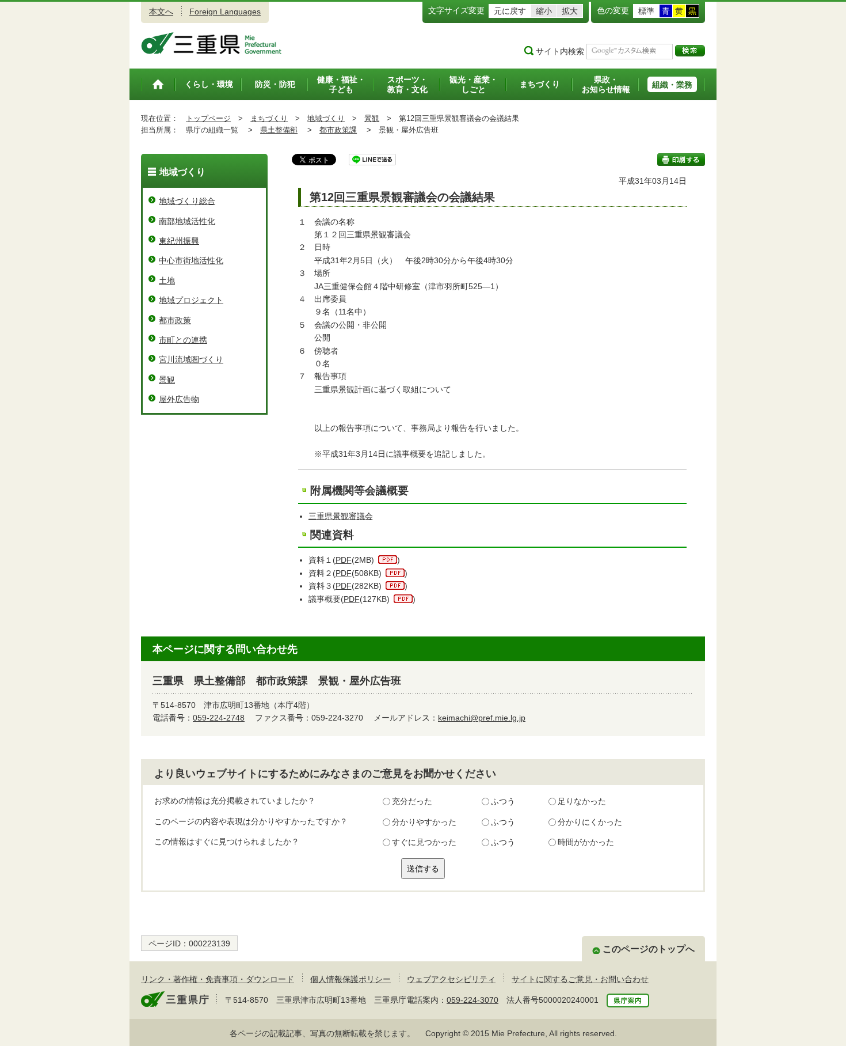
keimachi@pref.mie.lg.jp (481, 717)
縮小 (544, 11)
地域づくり (326, 118)
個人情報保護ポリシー (350, 979)
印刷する (681, 159)
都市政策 (175, 320)
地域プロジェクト (191, 300)
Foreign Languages (225, 11)
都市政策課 (338, 130)
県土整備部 (279, 130)
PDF (344, 559)
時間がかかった (586, 842)
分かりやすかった (424, 822)
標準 (646, 11)
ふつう (503, 801)
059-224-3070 (472, 1000)
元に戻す (510, 11)
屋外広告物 (179, 399)
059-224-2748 (219, 717)
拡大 (570, 11)
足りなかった (582, 801)
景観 (371, 118)
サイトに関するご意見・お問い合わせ (580, 979)
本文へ (161, 11)
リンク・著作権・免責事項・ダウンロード (217, 979)
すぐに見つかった (424, 842)
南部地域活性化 (187, 221)
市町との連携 (183, 339)
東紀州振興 (179, 240)
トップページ (208, 118)
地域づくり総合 (187, 201)
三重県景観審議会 (340, 516)
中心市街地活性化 (191, 260)
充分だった (412, 801)
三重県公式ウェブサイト (211, 43)
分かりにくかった (590, 822)
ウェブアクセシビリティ (451, 979)
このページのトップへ (649, 949)
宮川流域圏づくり (191, 359)
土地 (167, 280)
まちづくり (269, 118)
